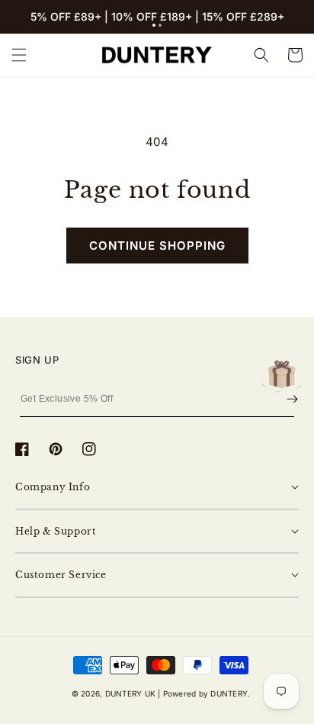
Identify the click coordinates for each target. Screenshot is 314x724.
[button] (153, 25)
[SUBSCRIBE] (292, 398)
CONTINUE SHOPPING (157, 245)
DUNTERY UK (130, 693)
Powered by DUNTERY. (207, 693)
